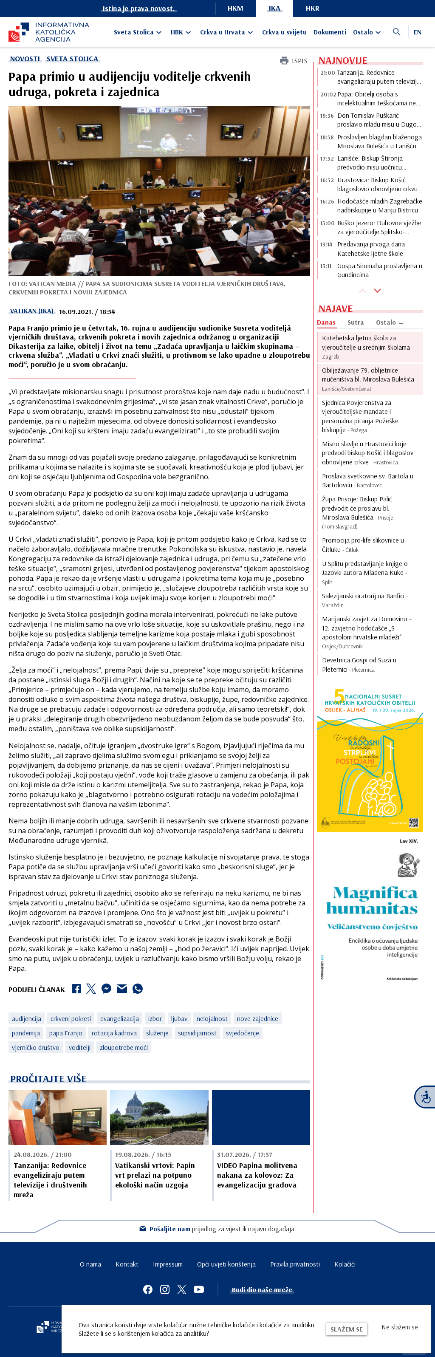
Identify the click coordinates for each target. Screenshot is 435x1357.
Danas (326, 322)
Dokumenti (330, 32)
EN (417, 32)
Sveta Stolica (134, 32)
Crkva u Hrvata (222, 32)
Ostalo (363, 32)
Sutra (355, 322)
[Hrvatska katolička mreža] (55, 1327)
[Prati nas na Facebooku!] (148, 1289)
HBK (177, 32)
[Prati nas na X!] (182, 1289)
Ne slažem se (399, 1327)
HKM (235, 8)
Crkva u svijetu (284, 32)
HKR (312, 8)
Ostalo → (390, 322)
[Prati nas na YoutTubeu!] (199, 1289)
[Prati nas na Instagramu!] (165, 1289)
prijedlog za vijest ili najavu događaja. (223, 1228)
